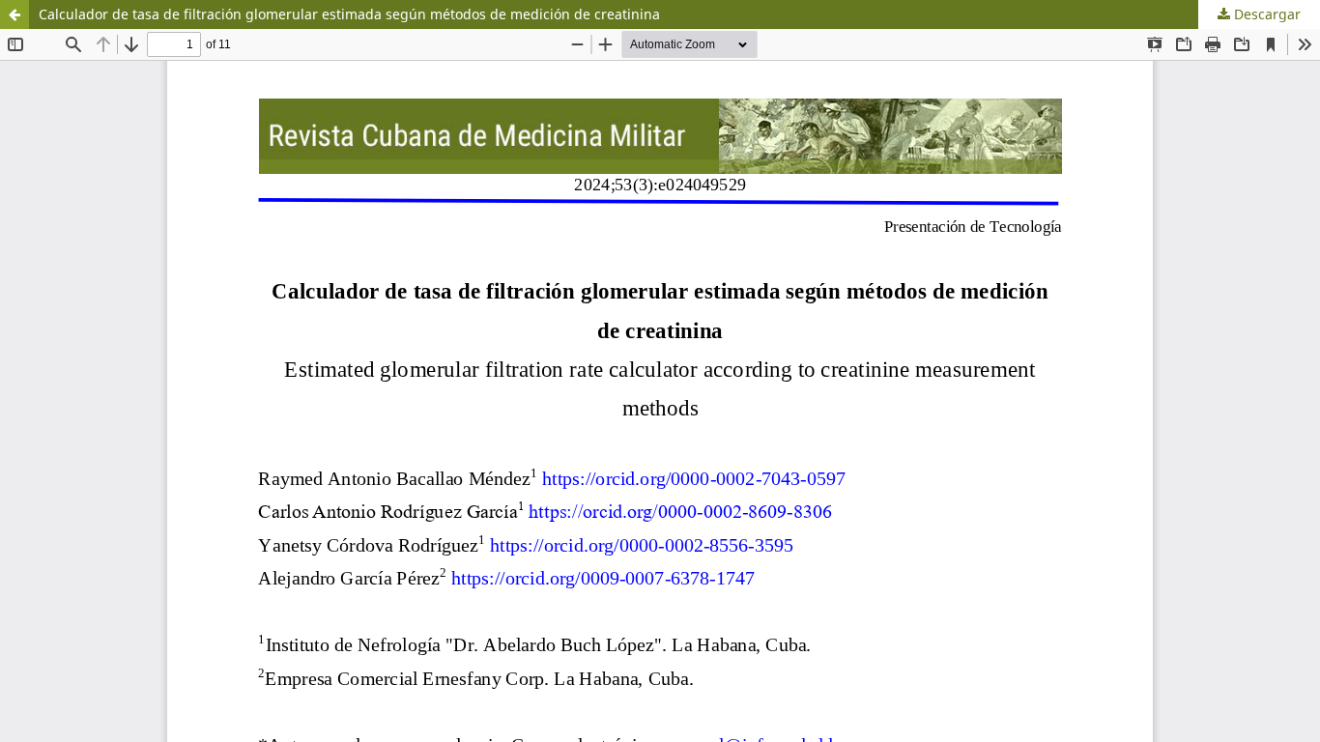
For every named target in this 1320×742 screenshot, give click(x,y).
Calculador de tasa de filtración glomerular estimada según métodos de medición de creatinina (349, 14)
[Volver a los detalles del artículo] (14, 14)
